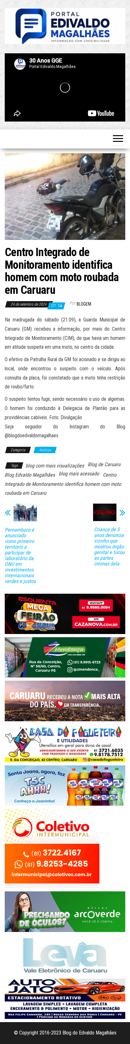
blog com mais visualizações (55, 466)
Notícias (45, 450)
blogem (84, 304)
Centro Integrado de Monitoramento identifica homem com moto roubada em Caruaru (63, 484)
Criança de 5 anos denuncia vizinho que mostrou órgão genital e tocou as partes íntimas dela (109, 547)
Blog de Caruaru (104, 464)
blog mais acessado (79, 474)
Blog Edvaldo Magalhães (30, 475)
